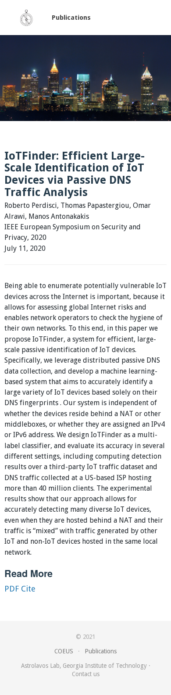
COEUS (63, 651)
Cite (28, 588)
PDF (11, 588)
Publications (71, 17)
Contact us (86, 673)
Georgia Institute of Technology (105, 665)
